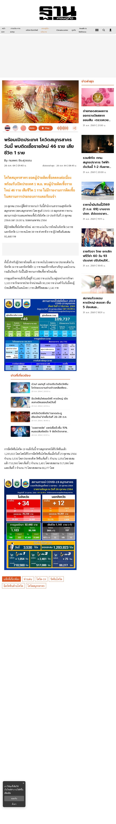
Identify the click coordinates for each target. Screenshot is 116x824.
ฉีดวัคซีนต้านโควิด (13, 585)
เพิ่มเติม (7, 792)
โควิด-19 (41, 579)
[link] (97, 110)
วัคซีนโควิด (56, 579)
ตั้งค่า (14, 804)
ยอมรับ (14, 798)
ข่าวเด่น (28, 579)
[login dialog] (110, 30)
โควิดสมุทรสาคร (36, 585)
